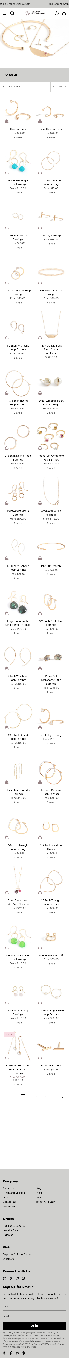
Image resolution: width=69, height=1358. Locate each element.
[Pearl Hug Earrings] (51, 716)
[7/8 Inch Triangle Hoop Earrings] (18, 826)
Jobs (39, 1197)
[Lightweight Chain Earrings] (18, 492)
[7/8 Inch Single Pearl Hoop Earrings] (51, 991)
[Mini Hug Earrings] (51, 110)
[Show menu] (4, 13)
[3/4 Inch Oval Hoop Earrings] (51, 602)
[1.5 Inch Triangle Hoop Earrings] (51, 881)
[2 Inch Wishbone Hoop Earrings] (18, 657)
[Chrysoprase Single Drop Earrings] (18, 936)
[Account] (56, 13)
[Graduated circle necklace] (51, 492)
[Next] (57, 1096)
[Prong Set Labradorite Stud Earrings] (51, 657)
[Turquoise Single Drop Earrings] (18, 161)
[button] (12, 13)
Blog (38, 1188)
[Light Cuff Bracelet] (51, 547)
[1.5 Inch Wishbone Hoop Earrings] (18, 547)
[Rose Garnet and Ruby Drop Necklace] (18, 881)
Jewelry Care (10, 1230)
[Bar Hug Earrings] (51, 216)
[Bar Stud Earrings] (51, 1046)
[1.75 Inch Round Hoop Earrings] (18, 382)
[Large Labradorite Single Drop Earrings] (18, 602)
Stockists (8, 1259)
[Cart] (64, 13)
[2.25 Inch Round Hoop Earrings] (18, 716)
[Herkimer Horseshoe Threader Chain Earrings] (18, 1046)
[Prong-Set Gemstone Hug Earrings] (51, 437)
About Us (8, 1188)
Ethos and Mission (14, 1192)
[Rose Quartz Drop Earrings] (18, 991)
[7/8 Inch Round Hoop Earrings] (18, 437)
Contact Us (9, 1201)
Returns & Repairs (14, 1226)
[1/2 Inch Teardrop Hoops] (51, 826)
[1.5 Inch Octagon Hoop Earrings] (51, 771)
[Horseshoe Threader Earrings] (18, 771)
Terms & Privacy (46, 1201)
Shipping (8, 1235)
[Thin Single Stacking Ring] (51, 271)
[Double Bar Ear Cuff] (51, 936)
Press (39, 1192)
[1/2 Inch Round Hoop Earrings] (18, 271)
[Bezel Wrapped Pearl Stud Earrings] (51, 382)
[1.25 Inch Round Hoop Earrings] (51, 161)
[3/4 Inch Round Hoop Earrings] (18, 216)
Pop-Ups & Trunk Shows (17, 1254)
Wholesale (9, 1206)
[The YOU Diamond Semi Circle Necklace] (51, 326)
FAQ (5, 1197)
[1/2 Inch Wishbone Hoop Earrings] (18, 326)
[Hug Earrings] (18, 110)
